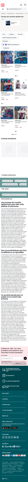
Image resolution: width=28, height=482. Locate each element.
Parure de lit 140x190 (7, 181)
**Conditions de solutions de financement (14, 471)
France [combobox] (5, 478)
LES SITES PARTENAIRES (7, 410)
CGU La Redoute (13, 466)
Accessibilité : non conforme (7, 472)
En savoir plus (8, 425)
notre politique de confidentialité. (19, 364)
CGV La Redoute (5, 462)
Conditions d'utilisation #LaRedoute (9, 468)
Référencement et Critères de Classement (10, 463)
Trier (3, 34)
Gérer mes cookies (12, 469)
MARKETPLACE (5, 416)
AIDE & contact (5, 393)
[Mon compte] (21, 4)
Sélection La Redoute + (13, 44)
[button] (25, 4)
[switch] (10, 44)
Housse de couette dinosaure (10, 184)
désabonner (18, 363)
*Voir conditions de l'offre (6, 361)
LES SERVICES (5, 399)
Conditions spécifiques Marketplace (17, 462)
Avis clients (20, 466)
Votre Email (4, 355)
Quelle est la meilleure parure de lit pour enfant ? (15, 194)
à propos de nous (6, 404)
